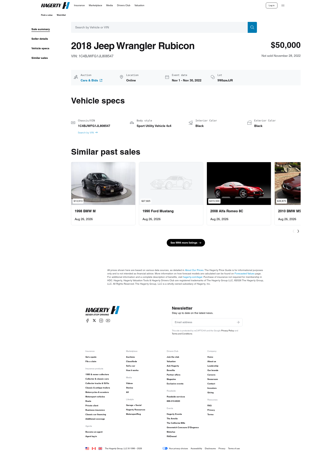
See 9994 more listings (183, 242)
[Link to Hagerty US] (87, 448)
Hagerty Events (174, 414)
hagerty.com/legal (192, 277)
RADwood (171, 436)
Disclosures (210, 448)
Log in (272, 5)
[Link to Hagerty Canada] (94, 448)
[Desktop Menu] (282, 5)
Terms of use (234, 448)
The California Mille (176, 423)
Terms (210, 414)
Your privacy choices (178, 448)
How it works (132, 370)
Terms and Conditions (182, 334)
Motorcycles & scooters (97, 392)
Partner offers (173, 375)
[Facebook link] (87, 320)
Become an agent (93, 432)
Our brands (212, 370)
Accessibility (196, 448)
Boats (88, 401)
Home (210, 357)
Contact (211, 383)
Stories (129, 388)
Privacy (211, 410)
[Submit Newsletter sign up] (238, 322)
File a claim (90, 361)
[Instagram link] (101, 320)
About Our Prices (194, 270)
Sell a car (130, 366)
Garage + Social (133, 405)
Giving (210, 392)
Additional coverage (95, 419)
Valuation (171, 361)
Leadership (212, 366)
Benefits (171, 370)
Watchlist (61, 15)
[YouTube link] (108, 320)
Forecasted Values (245, 273)
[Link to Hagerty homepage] (102, 311)
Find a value (47, 15)
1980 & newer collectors (97, 374)
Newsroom (212, 379)
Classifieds (131, 361)
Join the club (173, 357)
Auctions (130, 357)
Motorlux (171, 432)
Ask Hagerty (173, 366)
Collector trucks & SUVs (97, 383)
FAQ (209, 405)
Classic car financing (95, 414)
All (127, 392)
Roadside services (176, 396)
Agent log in (91, 436)
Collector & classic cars (97, 379)
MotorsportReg (133, 414)
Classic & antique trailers (97, 388)
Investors (212, 388)
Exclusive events (175, 383)
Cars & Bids (89, 80)
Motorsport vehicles (95, 396)
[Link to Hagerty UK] (100, 448)
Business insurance (95, 410)
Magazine (171, 379)
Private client (91, 405)
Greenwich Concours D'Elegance (183, 427)
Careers (211, 375)
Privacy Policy (227, 330)
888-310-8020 (173, 401)
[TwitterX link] (94, 320)
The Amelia (172, 418)
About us (211, 361)
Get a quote (91, 357)
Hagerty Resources (135, 409)
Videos (129, 383)
